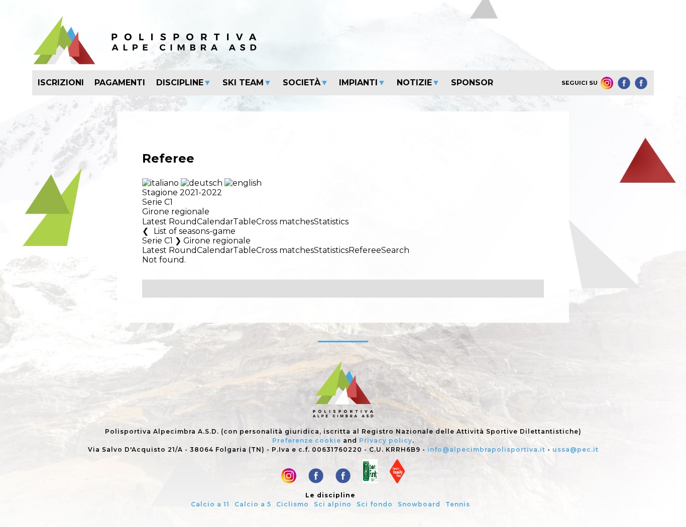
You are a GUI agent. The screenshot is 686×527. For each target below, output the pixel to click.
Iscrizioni (61, 82)
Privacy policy (385, 440)
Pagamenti (119, 82)
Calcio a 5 (253, 504)
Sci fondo (375, 504)
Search (395, 250)
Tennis (457, 504)
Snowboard (419, 504)
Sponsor (472, 82)
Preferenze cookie (306, 440)
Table (244, 221)
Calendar (215, 221)
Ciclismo (292, 504)
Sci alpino (333, 504)
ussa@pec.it (575, 449)
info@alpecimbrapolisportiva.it (486, 449)
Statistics (331, 221)
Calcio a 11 (210, 504)
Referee (365, 250)
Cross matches (285, 221)
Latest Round (169, 221)
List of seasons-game (195, 231)
